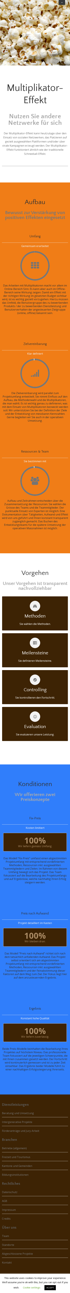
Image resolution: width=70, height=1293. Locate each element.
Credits (6, 1218)
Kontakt (7, 1262)
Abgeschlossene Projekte (17, 1253)
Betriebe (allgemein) (14, 1148)
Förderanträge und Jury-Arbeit (20, 1131)
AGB (4, 1201)
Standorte (8, 1245)
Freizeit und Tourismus (16, 1157)
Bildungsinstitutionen (15, 1175)
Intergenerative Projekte (17, 1122)
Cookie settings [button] (31, 1287)
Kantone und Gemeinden (17, 1166)
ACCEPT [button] (50, 1287)
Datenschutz (9, 1192)
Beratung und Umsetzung (18, 1113)
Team (5, 1236)
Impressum (9, 1210)
